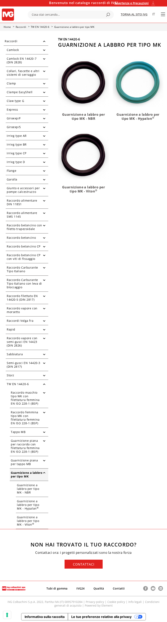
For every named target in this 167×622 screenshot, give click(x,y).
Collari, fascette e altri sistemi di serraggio (23, 73)
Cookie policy (116, 602)
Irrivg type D (16, 162)
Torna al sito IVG (134, 14)
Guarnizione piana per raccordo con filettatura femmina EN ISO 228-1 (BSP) (25, 446)
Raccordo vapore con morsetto (22, 310)
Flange (11, 171)
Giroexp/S (14, 127)
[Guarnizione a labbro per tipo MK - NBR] (83, 83)
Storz (10, 375)
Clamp (11, 83)
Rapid (11, 329)
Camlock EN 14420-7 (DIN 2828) (21, 60)
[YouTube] (153, 588)
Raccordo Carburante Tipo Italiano (22, 269)
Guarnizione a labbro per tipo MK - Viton (28, 520)
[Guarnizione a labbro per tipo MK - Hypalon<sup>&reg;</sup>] (138, 83)
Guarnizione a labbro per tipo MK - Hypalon (28, 504)
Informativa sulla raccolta (45, 617)
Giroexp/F (14, 118)
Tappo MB (18, 432)
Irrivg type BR (17, 144)
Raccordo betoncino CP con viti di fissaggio (24, 257)
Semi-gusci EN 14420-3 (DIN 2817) (23, 364)
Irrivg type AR (17, 136)
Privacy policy (95, 602)
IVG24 (80, 588)
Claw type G (15, 101)
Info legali (135, 602)
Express (12, 109)
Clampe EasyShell (20, 92)
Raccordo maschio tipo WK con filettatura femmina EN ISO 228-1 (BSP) (25, 398)
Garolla (12, 179)
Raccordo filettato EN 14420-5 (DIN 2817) (22, 297)
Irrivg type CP (16, 153)
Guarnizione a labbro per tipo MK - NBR (28, 488)
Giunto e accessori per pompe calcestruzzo (23, 190)
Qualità (98, 588)
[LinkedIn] (160, 588)
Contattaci (83, 564)
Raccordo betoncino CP (24, 246)
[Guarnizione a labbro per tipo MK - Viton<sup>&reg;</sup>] (83, 155)
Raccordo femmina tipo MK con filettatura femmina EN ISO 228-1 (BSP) (25, 417)
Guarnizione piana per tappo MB (24, 462)
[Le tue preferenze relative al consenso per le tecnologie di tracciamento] (7, 615)
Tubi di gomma (57, 588)
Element (107, 605)
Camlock (13, 50)
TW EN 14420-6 (18, 384)
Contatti (119, 588)
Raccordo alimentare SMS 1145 (22, 214)
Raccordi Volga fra (20, 321)
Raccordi (11, 41)
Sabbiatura (15, 354)
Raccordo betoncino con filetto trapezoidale (24, 227)
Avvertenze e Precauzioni (131, 3)
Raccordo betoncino (21, 238)
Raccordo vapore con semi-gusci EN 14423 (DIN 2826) (22, 341)
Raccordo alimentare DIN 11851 (22, 202)
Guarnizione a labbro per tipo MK (26, 474)
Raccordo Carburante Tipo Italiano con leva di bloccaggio (24, 283)
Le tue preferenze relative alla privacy (101, 617)
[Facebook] (145, 588)
